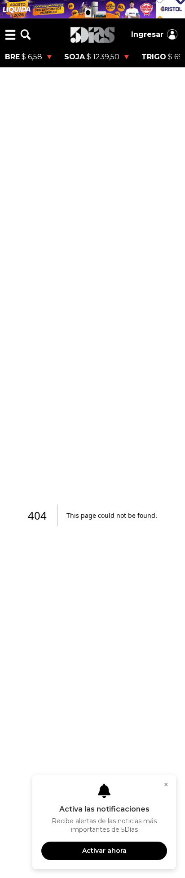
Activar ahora (104, 851)
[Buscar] (25, 34)
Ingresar (147, 34)
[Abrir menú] (10, 34)
